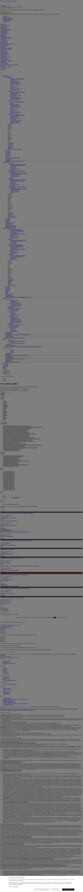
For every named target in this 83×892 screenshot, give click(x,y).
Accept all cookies (68, 889)
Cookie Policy (15, 886)
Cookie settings (55, 889)
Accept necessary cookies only (41, 889)
